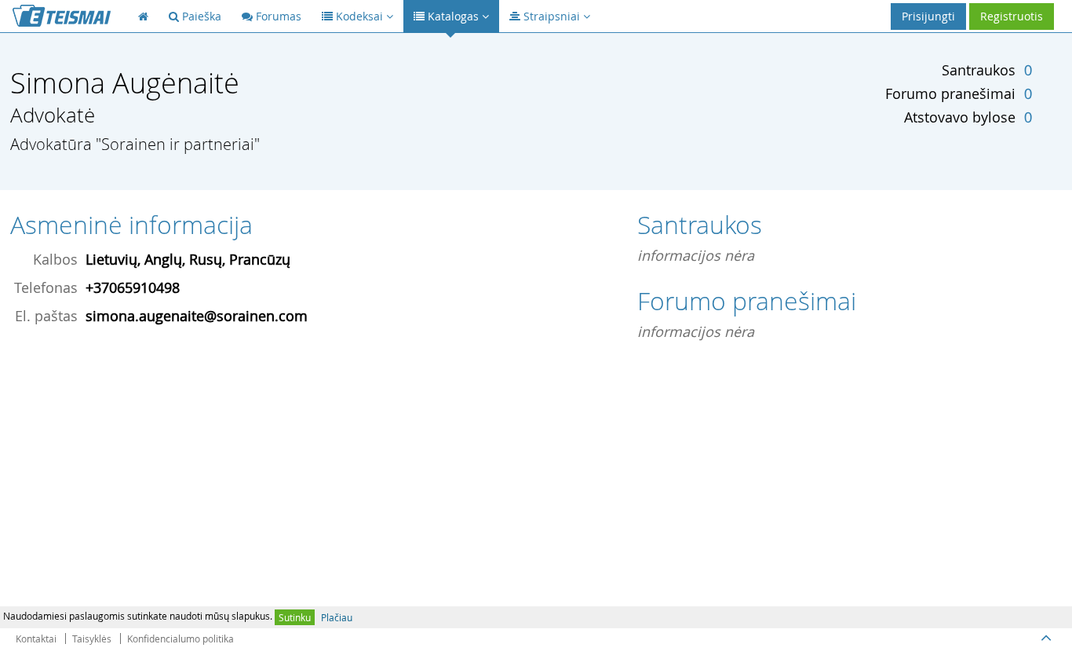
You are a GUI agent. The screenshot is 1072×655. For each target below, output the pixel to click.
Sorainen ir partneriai (177, 144)
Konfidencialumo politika (180, 638)
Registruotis (1011, 16)
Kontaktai (36, 638)
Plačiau (336, 617)
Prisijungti (928, 16)
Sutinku (295, 617)
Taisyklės (91, 638)
